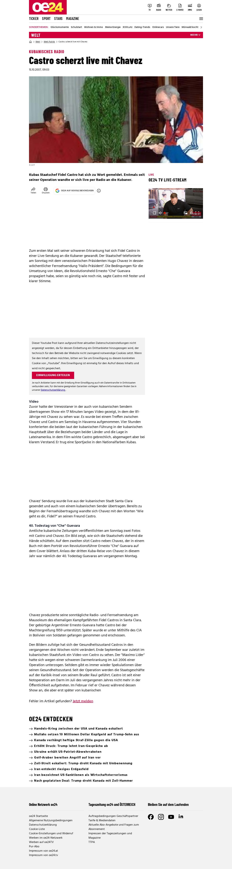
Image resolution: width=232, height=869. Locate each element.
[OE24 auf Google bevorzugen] (99, 190)
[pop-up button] (191, 213)
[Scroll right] (201, 27)
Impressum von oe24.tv (43, 855)
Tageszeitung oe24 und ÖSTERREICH (111, 804)
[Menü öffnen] (200, 18)
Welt (35, 35)
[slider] (166, 212)
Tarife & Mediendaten (101, 820)
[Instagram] (161, 817)
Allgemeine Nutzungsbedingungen (50, 820)
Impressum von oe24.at (43, 851)
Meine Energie (113, 27)
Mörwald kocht (190, 27)
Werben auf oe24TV (41, 842)
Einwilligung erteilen (53, 375)
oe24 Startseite (38, 816)
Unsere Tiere (172, 27)
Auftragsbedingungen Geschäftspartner (113, 816)
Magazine (72, 18)
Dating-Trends (142, 27)
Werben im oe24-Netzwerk (46, 838)
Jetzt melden (83, 701)
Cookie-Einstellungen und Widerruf (51, 833)
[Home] (30, 41)
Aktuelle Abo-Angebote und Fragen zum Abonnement (113, 827)
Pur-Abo (34, 846)
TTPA (91, 842)
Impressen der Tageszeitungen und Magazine (110, 835)
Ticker (33, 18)
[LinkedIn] (181, 817)
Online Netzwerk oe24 (43, 804)
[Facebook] (151, 817)
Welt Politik (49, 41)
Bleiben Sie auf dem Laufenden (168, 804)
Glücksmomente (60, 27)
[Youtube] (171, 817)
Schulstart (76, 27)
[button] (154, 213)
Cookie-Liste (37, 829)
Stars (58, 18)
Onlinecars (158, 27)
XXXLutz (127, 27)
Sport (46, 18)
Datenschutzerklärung (53, 390)
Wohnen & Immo (93, 27)
